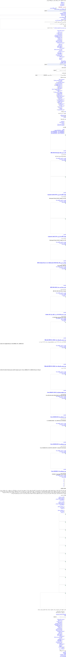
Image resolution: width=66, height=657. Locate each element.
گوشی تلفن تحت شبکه (58, 49)
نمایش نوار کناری (63, 115)
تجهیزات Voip (61, 79)
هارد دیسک (60, 102)
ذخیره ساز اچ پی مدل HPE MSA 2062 (58, 287)
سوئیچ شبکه (60, 33)
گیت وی (60, 50)
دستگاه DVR (59, 52)
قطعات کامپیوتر (61, 100)
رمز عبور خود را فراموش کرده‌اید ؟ (60, 27)
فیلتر (36, 75)
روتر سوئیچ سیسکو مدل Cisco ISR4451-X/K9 (56, 392)
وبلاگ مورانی (62, 504)
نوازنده (63, 123)
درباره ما (62, 508)
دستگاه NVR (59, 53)
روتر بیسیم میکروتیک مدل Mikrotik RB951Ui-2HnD (55, 366)
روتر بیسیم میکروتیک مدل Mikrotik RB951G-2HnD (55, 339)
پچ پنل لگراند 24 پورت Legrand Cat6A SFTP (57, 194)
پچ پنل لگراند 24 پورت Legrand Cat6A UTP (57, 236)
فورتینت (60, 58)
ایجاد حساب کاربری (58, 20)
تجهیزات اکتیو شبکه (60, 82)
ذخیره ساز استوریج (58, 34)
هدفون (61, 108)
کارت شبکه (60, 106)
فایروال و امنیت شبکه (58, 35)
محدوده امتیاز (61, 122)
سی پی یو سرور (59, 32)
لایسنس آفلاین (61, 103)
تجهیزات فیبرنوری (59, 40)
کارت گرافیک (59, 37)
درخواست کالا (63, 60)
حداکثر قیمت (49, 75)
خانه (65, 111)
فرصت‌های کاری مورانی (60, 503)
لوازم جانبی (62, 105)
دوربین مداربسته (61, 98)
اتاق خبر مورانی (61, 501)
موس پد (60, 107)
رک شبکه (60, 44)
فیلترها (65, 117)
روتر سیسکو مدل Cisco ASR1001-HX (58, 416)
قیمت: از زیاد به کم (60, 125)
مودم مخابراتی (59, 39)
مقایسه (62, 647)
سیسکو (60, 59)
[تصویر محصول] (58, 191)
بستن (65, 65)
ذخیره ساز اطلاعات (58, 36)
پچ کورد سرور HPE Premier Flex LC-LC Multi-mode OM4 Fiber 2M (51, 262)
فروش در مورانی (61, 502)
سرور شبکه (60, 31)
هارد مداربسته (59, 55)
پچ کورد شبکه (59, 634)
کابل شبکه (60, 45)
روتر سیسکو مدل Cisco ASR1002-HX (58, 444)
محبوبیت (62, 121)
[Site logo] (61, 9)
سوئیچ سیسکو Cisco (56, 89)
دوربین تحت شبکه (59, 54)
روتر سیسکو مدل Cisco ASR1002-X (58, 471)
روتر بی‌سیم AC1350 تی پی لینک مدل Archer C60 (55, 314)
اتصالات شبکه (59, 635)
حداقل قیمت (64, 75)
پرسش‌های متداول (61, 506)
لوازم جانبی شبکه (59, 41)
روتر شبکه (60, 38)
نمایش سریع (64, 160)
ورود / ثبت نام (61, 648)
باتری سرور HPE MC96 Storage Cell (58, 152)
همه (63, 129)
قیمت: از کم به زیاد (60, 124)
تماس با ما (62, 507)
